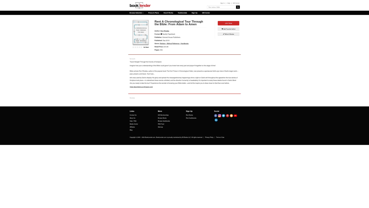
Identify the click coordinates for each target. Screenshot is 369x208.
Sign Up (194, 13)
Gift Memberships (163, 115)
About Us (132, 118)
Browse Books (162, 118)
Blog (131, 130)
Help (228, 3)
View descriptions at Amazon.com (141, 87)
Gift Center (236, 3)
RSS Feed (161, 124)
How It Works (168, 13)
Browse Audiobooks (164, 121)
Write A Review (229, 34)
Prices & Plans (153, 13)
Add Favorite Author (229, 29)
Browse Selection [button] (136, 13)
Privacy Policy (209, 137)
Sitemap (160, 127)
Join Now (228, 23)
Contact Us (133, 115)
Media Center (134, 124)
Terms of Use (220, 137)
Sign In (222, 3)
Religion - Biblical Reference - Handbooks (174, 43)
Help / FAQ (133, 121)
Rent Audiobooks (191, 118)
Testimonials (182, 13)
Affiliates (132, 127)
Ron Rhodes (164, 31)
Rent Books (189, 115)
